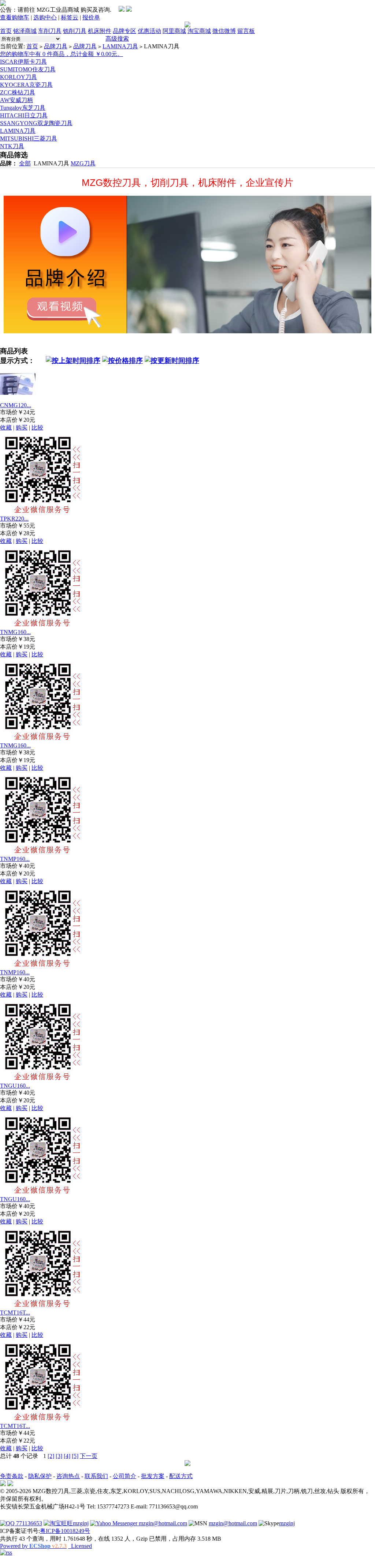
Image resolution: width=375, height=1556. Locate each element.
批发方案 (152, 1476)
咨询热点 (68, 1476)
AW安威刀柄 (16, 100)
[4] (67, 1456)
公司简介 (124, 1476)
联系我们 (96, 1476)
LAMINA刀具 (120, 46)
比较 (37, 427)
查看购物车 (14, 17)
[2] (51, 1456)
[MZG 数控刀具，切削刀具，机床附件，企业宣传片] (187, 264)
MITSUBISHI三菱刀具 (28, 138)
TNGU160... (15, 1086)
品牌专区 (124, 31)
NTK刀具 (12, 146)
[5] (75, 1456)
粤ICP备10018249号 (65, 1531)
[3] (59, 1456)
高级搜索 (117, 38)
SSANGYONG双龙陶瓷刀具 (36, 123)
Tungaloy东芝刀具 (22, 108)
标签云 (69, 17)
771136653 (28, 1523)
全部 (25, 163)
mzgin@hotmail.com (162, 1523)
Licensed (80, 1546)
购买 (21, 427)
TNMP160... (15, 859)
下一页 (88, 1456)
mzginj (81, 1523)
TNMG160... (15, 632)
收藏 (6, 427)
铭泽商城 (25, 31)
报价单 (91, 17)
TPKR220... (14, 518)
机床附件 (99, 31)
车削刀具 (50, 31)
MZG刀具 (83, 163)
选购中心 (45, 17)
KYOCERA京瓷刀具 (26, 85)
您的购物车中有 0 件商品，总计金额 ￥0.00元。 (61, 54)
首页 (6, 31)
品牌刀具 (55, 46)
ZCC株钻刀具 (17, 92)
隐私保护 (40, 1476)
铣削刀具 (74, 31)
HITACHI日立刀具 (24, 115)
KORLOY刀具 (18, 77)
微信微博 (224, 31)
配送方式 (181, 1476)
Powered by (33, 1546)
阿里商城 (174, 31)
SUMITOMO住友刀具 (28, 69)
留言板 (246, 31)
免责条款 (11, 1476)
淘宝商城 (199, 31)
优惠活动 (149, 31)
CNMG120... (15, 405)
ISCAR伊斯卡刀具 (23, 62)
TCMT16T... (15, 1312)
